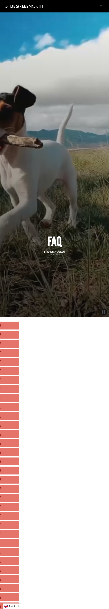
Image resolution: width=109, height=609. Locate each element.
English (12, 606)
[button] (101, 6)
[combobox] (12, 606)
